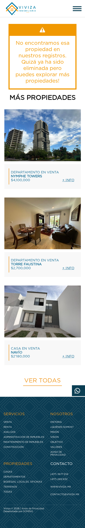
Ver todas (42, 381)
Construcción (13, 447)
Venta (7, 422)
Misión (54, 432)
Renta (7, 427)
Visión (54, 437)
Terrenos (10, 487)
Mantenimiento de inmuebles (23, 442)
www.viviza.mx (60, 487)
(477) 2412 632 (58, 479)
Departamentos (14, 477)
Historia (56, 422)
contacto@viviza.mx (64, 494)
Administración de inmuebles (23, 437)
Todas (7, 492)
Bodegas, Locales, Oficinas (22, 482)
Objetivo (56, 442)
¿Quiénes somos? (61, 427)
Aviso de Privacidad (58, 453)
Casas (7, 472)
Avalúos (9, 432)
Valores (56, 447)
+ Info (68, 180)
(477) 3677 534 (59, 474)
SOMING (28, 511)
